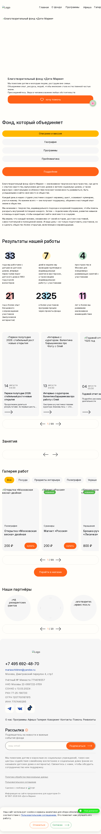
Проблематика (50, 158)
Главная (44, 7)
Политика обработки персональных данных (26, 777)
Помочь (77, 719)
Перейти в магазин (50, 572)
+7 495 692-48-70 (22, 663)
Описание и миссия (50, 133)
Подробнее (50, 171)
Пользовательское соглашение (20, 782)
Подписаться (77, 746)
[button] (42, 560)
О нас (8, 719)
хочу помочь (53, 99)
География (50, 142)
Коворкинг (53, 719)
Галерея (41, 719)
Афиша (87, 7)
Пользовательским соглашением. (39, 815)
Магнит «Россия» (56, 531)
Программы (50, 150)
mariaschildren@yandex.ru (20, 669)
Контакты (66, 719)
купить (30, 546)
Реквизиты (89, 719)
